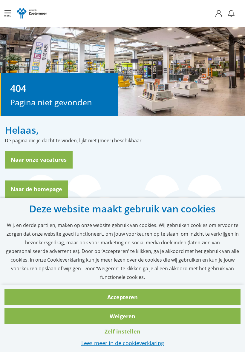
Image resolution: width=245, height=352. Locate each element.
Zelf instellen (122, 331)
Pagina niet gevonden (51, 102)
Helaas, (22, 130)
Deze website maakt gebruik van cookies (122, 209)
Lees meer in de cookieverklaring (122, 343)
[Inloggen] (221, 13)
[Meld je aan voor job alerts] (231, 13)
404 (18, 88)
